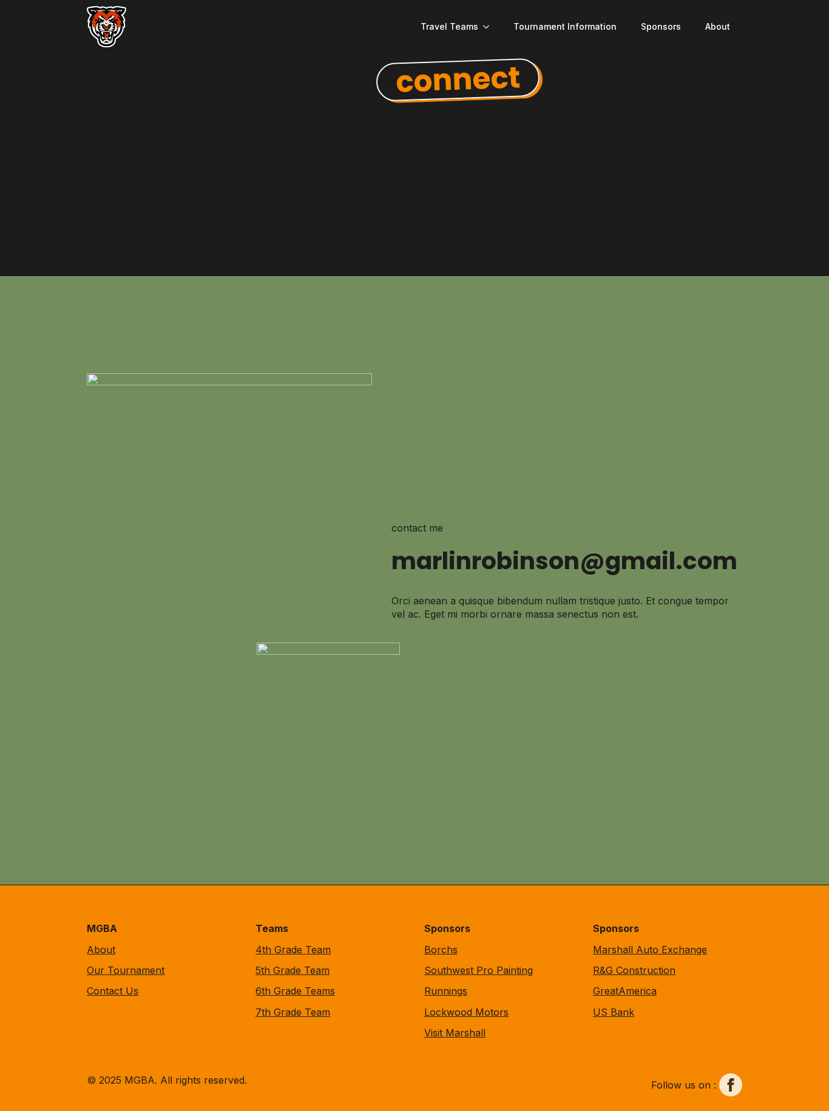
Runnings (445, 991)
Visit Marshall (455, 1033)
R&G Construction (634, 970)
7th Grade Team (292, 1012)
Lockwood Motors (466, 1012)
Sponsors (661, 26)
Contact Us (112, 991)
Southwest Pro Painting (478, 970)
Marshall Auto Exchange (650, 950)
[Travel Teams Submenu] (489, 26)
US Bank (613, 1012)
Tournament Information (565, 26)
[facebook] (730, 1084)
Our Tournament (125, 970)
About (717, 26)
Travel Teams (449, 26)
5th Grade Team (292, 970)
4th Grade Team (293, 950)
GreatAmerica (625, 991)
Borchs (441, 950)
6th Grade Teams (295, 991)
